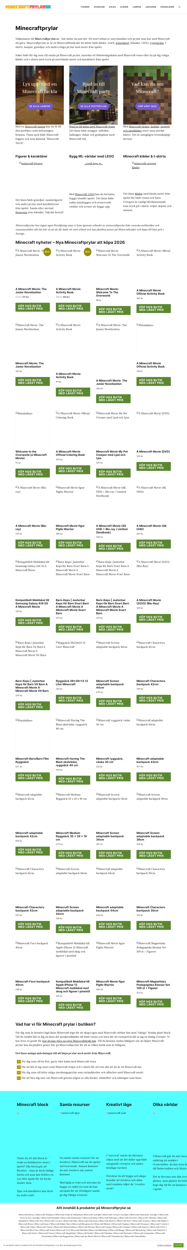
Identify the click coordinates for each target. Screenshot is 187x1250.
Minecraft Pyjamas (120, 1224)
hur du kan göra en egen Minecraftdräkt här (69, 1041)
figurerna (21, 212)
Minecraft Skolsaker (123, 1233)
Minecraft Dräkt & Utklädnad (69, 1214)
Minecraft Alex (36, 1221)
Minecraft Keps (42, 1224)
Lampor (137, 7)
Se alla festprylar (93, 106)
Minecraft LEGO (85, 194)
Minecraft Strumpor (140, 1224)
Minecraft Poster (29, 1233)
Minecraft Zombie (141, 1221)
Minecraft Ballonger (108, 1218)
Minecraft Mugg (116, 1230)
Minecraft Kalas (90, 1218)
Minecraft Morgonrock (82, 1224)
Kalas (112, 7)
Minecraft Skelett (107, 1221)
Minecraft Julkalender (71, 1218)
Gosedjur (99, 7)
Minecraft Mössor (103, 1224)
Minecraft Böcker (26, 1214)
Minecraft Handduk (51, 1218)
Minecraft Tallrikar (147, 1218)
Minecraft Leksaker (122, 1227)
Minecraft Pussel (47, 1233)
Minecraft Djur (70, 1221)
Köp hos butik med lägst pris (30, 307)
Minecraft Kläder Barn (61, 1224)
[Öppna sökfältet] (179, 7)
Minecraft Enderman (88, 1221)
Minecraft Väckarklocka (112, 1236)
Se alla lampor (39, 106)
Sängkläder (167, 7)
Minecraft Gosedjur (92, 1214)
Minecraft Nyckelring (136, 1230)
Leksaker (151, 7)
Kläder (124, 7)
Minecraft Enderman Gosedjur (144, 1214)
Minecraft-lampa (35, 126)
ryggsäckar (157, 43)
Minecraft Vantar (44, 1227)
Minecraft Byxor (25, 1224)
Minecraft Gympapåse (144, 1233)
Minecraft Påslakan (103, 1233)
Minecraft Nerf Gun (29, 1230)
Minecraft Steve (124, 1221)
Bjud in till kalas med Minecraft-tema (92, 126)
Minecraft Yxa (62, 1230)
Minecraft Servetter (128, 1218)
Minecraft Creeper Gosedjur (116, 1214)
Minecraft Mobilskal (98, 1230)
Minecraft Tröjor (28, 1227)
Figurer (85, 7)
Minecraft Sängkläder (66, 1233)
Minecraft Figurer (141, 1227)
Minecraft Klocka (86, 1227)
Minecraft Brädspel (45, 1214)
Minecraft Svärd (47, 1230)
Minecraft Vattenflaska (135, 1236)
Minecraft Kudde (85, 1233)
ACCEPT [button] (178, 1245)
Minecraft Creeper (53, 1221)
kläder (139, 194)
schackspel (122, 43)
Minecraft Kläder (159, 1221)
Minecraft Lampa (103, 1227)
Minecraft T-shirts (159, 1224)
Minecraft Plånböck (156, 1230)
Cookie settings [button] (164, 1245)
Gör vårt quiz (147, 106)
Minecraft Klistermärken (65, 1227)
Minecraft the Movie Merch (87, 1236)
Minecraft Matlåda (79, 1230)
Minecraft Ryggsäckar (63, 1236)
